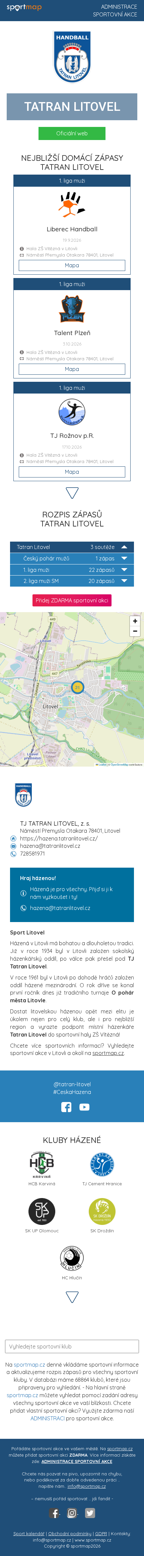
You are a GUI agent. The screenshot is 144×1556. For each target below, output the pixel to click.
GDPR (101, 1533)
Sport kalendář (29, 1533)
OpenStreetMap (119, 764)
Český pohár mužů (69, 558)
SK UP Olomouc (42, 1230)
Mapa (72, 265)
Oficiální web (72, 133)
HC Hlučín (72, 1277)
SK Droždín (102, 1230)
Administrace (119, 6)
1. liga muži (69, 569)
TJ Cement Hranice (102, 1183)
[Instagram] (72, 1512)
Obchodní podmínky (69, 1533)
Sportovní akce (115, 14)
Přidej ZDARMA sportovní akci (72, 600)
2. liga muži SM (69, 581)
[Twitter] (90, 1512)
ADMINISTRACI (47, 1418)
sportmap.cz (29, 1364)
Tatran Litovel (66, 547)
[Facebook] (54, 1512)
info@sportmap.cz (87, 1486)
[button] (77, 687)
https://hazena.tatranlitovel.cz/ (59, 838)
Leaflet (102, 764)
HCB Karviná (41, 1183)
